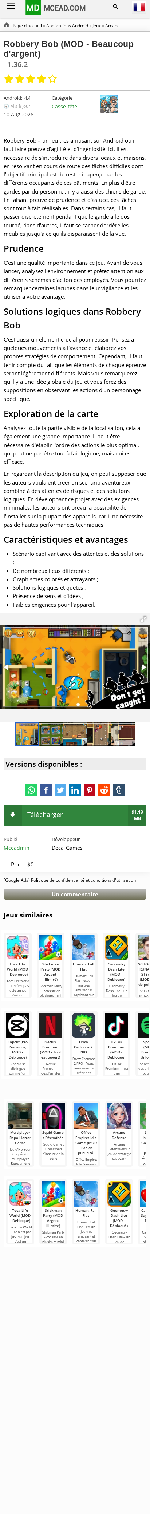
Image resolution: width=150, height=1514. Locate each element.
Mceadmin (16, 847)
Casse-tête (64, 106)
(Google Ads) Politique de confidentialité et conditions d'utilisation (70, 880)
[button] (143, 619)
